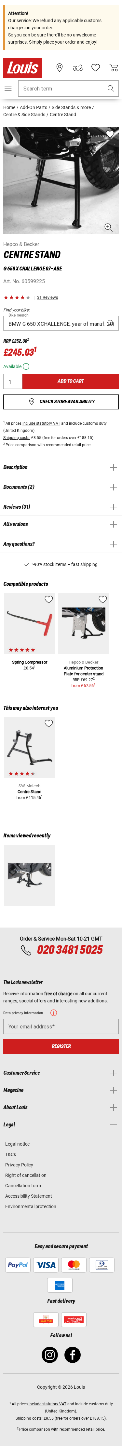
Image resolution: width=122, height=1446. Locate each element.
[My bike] (78, 68)
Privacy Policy (19, 1164)
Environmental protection (30, 1206)
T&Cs (10, 1154)
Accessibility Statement (28, 1196)
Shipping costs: (16, 437)
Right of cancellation (26, 1175)
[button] (111, 89)
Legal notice (17, 1144)
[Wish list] (96, 68)
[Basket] (114, 68)
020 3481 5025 (68, 950)
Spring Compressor (29, 662)
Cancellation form (23, 1185)
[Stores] (59, 68)
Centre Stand (29, 791)
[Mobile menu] (8, 88)
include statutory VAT (41, 423)
